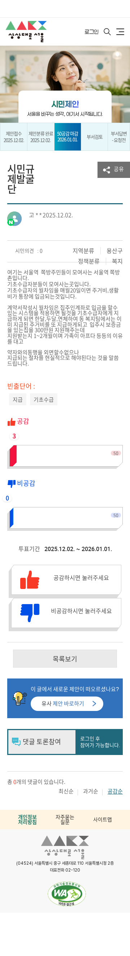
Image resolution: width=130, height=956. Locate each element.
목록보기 (65, 659)
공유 (119, 169)
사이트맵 (102, 819)
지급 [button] (18, 399)
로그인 (91, 32)
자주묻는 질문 (65, 820)
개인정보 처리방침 (27, 820)
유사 (63, 703)
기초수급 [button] (44, 399)
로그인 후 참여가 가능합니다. (100, 742)
